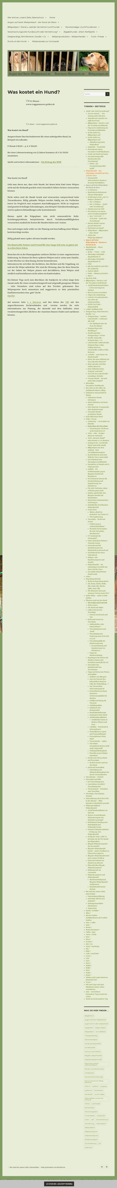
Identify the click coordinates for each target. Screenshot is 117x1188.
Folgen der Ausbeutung (96, 295)
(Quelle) (11, 296)
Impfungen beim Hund (98, 715)
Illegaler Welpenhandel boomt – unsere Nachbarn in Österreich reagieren (98, 851)
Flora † (88, 939)
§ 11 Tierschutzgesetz (96, 782)
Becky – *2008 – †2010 (96, 252)
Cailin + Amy (90, 932)
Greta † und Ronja (92, 946)
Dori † (88, 937)
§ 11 (100, 1143)
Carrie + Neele (91, 934)
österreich (88, 1147)
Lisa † (88, 961)
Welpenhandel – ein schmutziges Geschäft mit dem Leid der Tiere (97, 567)
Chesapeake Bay (91, 1036)
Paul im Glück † (93, 271)
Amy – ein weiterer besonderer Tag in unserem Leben (96, 994)
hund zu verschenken (93, 1051)
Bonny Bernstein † (93, 930)
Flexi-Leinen (92, 605)
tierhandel (96, 1104)
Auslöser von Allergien (98, 677)
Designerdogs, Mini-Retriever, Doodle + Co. (27, 37)
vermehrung (89, 1123)
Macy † (88, 963)
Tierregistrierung (96, 517)
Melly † (88, 968)
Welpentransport (91, 1131)
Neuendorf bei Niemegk (94, 1077)
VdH (67, 302)
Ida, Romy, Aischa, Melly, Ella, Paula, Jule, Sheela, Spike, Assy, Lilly (97, 586)
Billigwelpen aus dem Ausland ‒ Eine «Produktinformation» (96, 450)
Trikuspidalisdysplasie (98, 751)
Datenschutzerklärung (96, 896)
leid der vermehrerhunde (94, 1069)
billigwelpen (89, 1032)
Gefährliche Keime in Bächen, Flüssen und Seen (99, 722)
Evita (90, 264)
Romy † (88, 975)
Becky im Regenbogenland (98, 581)
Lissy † (88, 577)
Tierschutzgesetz (91, 1112)
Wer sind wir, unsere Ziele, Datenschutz (26, 17)
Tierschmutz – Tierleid (94, 777)
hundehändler (90, 1047)
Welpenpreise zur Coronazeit (45, 41)
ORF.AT (87, 1086)
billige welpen (100, 1028)
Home (52, 17)
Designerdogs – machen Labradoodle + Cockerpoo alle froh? (97, 318)
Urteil (87, 1119)
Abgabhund (89, 1016)
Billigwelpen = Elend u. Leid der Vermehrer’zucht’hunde (34, 27)
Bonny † (89, 927)
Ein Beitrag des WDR (51, 162)
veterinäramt (101, 1123)
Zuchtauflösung (90, 1143)
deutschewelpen (91, 1039)
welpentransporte (91, 1135)
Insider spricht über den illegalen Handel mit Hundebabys (97, 495)
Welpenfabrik (90, 1127)
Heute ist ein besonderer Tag (97, 999)
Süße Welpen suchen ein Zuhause (94, 1099)
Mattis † (89, 966)
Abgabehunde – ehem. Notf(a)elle (79, 32)
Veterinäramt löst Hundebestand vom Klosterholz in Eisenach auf (98, 548)
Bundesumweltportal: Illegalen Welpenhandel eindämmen (99, 882)
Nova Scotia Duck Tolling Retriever (94, 1081)
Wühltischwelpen (91, 1139)
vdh (92, 1119)
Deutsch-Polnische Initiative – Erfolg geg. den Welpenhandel (98, 832)
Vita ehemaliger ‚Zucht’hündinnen (81, 27)
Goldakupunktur (96, 705)
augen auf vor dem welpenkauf (96, 1024)
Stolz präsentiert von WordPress (53, 1167)
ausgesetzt (89, 1028)
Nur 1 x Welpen (95, 202)
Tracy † (88, 982)
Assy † (88, 925)
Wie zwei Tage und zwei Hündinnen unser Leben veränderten (95, 987)
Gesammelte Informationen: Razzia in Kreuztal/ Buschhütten (97, 180)
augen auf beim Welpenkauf (95, 1020)
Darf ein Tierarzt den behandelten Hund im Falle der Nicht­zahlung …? (99, 681)
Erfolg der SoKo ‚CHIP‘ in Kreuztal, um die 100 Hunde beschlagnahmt (98, 839)
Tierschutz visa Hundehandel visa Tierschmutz (94, 667)
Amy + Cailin (90, 923)
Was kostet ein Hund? (96, 228)
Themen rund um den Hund (96, 600)
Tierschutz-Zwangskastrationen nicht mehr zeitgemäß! (99, 746)
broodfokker (101, 1032)
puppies (104, 1086)
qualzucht (88, 1090)
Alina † (88, 913)
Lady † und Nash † (92, 954)
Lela (87, 958)
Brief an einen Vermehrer (97, 293)
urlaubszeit (101, 1116)
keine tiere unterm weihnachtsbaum (92, 1064)
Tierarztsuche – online (98, 741)
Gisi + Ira (89, 944)
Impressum (92, 908)
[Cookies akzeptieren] (59, 1184)
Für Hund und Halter (95, 608)
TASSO (87, 1104)
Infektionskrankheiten (98, 717)
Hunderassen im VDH (96, 209)
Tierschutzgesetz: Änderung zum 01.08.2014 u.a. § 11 (99, 636)
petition (95, 1086)
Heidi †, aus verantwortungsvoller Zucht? (98, 166)
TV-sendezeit (90, 1116)
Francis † (89, 942)
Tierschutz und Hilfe (93, 779)
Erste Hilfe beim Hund (94, 417)
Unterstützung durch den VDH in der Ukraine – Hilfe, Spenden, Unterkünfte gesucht (97, 801)
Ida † (87, 949)
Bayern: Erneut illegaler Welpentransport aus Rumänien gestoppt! (97, 817)
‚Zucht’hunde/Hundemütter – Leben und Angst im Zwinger (98, 287)
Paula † (88, 973)
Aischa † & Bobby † (93, 911)
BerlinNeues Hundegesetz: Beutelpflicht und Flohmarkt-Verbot (98, 824)
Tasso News (92, 510)
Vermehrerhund (102, 1119)
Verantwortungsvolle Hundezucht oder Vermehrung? (33, 32)
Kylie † (88, 951)
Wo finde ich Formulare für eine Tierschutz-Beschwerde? (98, 531)
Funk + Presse (97, 37)
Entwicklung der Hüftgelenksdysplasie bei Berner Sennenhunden (99, 772)
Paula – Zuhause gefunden (98, 273)
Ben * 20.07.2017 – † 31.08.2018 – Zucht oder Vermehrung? (98, 218)
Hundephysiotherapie (98, 713)
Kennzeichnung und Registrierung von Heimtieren (99, 648)
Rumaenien (98, 1090)
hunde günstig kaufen (93, 1043)
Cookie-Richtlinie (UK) (94, 309)
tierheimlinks (89, 1108)
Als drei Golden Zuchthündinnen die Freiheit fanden (96, 917)
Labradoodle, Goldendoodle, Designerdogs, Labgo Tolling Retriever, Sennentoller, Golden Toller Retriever (98, 347)
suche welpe (99, 1094)
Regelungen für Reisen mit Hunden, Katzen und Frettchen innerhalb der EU (98, 660)
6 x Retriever (34, 302)
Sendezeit (89, 1094)
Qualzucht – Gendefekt (96, 147)
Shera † (90, 276)
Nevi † (88, 970)
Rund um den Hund (17, 41)
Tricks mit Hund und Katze (98, 154)
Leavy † (89, 956)
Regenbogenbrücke (93, 579)
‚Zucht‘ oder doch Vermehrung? (97, 111)
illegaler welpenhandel (93, 1055)
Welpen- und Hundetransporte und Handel (96, 559)
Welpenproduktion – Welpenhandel (68, 37)
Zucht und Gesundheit (96, 767)
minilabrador (89, 1073)
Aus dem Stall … (92, 278)
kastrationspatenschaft (93, 1059)
